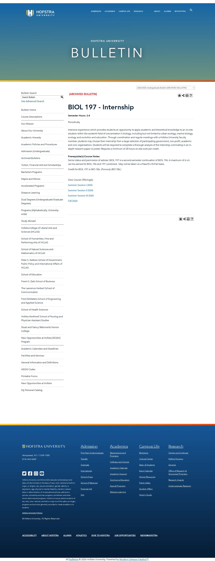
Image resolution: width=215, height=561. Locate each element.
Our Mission (27, 123)
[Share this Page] (183, 95)
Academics (110, 11)
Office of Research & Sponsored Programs (177, 472)
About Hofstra (50, 536)
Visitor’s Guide (145, 495)
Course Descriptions (31, 116)
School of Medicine (89, 483)
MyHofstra (180, 11)
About (157, 11)
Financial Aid (86, 489)
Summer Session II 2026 (80, 190)
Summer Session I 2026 (80, 185)
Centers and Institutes (178, 453)
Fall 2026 (73, 201)
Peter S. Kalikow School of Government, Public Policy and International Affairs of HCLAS (41, 263)
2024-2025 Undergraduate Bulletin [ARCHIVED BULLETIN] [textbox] (161, 87)
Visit (82, 495)
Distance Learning (30, 192)
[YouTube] (42, 474)
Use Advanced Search (32, 101)
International (86, 471)
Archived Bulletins (30, 158)
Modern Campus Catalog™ (134, 559)
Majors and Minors (30, 179)
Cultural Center (146, 459)
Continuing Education (119, 480)
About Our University (32, 130)
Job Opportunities (125, 536)
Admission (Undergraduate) (35, 151)
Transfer (84, 459)
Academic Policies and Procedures (39, 144)
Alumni (167, 11)
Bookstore (143, 453)
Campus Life (124, 11)
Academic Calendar (119, 468)
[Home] (51, 13)
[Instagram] (36, 474)
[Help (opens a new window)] (190, 95)
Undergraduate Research (179, 486)
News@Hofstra (149, 536)
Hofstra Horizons (175, 459)
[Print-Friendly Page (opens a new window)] (187, 95)
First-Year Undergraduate (92, 453)
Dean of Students (147, 465)
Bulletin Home (28, 110)
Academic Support (118, 474)
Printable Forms (29, 376)
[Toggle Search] (191, 10)
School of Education (31, 274)
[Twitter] (24, 474)
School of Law (87, 477)
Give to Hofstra (100, 536)
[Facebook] (30, 474)
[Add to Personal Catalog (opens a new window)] (179, 95)
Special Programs (117, 486)
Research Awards (176, 480)
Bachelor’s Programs (31, 172)
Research (138, 11)
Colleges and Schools (119, 462)
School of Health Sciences (34, 309)
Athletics (81, 536)
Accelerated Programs (32, 185)
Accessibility (29, 536)
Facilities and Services (32, 355)
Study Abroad (28, 221)
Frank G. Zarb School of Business (38, 281)
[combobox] (166, 87)
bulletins (73, 559)
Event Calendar (146, 471)
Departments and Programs (118, 454)
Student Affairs (146, 489)
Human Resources (147, 477)
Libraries (172, 465)
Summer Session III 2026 (81, 195)
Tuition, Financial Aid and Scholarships (41, 165)
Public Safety (144, 483)
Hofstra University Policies (32, 513)
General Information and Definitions (39, 362)
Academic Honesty (31, 137)
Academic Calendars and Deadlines (39, 348)
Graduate (85, 465)
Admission (96, 11)
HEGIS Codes (28, 369)
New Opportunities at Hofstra (36, 383)
